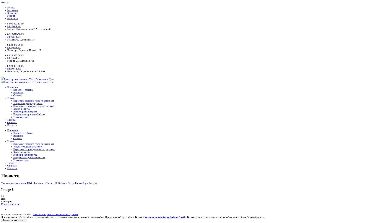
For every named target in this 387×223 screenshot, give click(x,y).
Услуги (11, 98)
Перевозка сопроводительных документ (34, 106)
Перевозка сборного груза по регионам (33, 100)
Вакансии (18, 92)
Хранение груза (21, 109)
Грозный (11, 16)
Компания (12, 87)
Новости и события (23, 90)
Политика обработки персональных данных (55, 214)
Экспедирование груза (25, 111)
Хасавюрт (12, 13)
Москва (11, 7)
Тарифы (11, 119)
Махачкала (12, 10)
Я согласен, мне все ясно (14, 220)
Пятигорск (12, 18)
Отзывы (17, 95)
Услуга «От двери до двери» (27, 103)
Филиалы (12, 122)
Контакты (12, 125)
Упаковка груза (21, 117)
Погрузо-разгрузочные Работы (29, 114)
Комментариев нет (10, 204)
